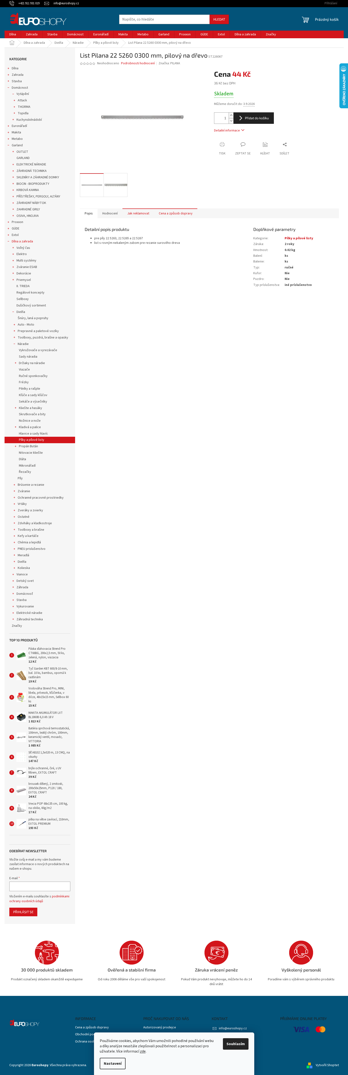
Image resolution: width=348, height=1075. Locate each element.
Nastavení (113, 1063)
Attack (22, 100)
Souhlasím (235, 1044)
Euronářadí (19, 126)
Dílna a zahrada (22, 241)
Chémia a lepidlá (29, 542)
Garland (17, 145)
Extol (15, 235)
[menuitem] (13, 34)
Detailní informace (227, 130)
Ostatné (23, 516)
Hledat (219, 19)
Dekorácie (24, 273)
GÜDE (15, 228)
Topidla (23, 113)
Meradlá (23, 555)
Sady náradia (28, 356)
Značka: (169, 63)
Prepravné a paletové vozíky (38, 331)
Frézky (24, 382)
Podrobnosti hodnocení (138, 63)
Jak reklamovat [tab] (138, 213)
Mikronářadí (27, 465)
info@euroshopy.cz (233, 1028)
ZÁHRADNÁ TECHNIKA (32, 171)
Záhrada (22, 587)
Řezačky (25, 471)
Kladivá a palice (30, 427)
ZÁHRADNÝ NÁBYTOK (31, 203)
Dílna (15, 68)
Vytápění (23, 94)
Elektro (22, 254)
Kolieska (24, 568)
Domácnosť (25, 593)
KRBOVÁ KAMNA (28, 190)
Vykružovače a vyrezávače (38, 350)
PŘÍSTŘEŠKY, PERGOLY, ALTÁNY (38, 196)
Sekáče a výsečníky (33, 401)
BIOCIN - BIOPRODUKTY (33, 183)
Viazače (24, 369)
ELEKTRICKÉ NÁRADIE (31, 164)
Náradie (23, 344)
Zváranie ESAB (27, 267)
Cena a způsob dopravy (92, 1027)
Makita (16, 132)
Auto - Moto (26, 324)
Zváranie (24, 491)
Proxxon (17, 222)
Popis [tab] (89, 213)
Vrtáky (22, 504)
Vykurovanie (25, 606)
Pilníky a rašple (29, 388)
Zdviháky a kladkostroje (35, 523)
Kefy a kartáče (28, 536)
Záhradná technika (30, 619)
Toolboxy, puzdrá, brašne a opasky (43, 337)
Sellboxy (23, 299)
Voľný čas (23, 248)
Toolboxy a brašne (31, 529)
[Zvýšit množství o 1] (231, 115)
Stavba (17, 81)
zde (143, 1051)
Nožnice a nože (30, 420)
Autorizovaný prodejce (159, 1027)
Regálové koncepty (30, 292)
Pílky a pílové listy (31, 439)
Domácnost (20, 87)
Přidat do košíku (257, 118)
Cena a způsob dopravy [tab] (176, 213)
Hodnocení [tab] (110, 213)
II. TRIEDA (23, 286)
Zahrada (17, 74)
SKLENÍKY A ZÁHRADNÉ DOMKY (38, 177)
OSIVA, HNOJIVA (28, 215)
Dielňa (21, 312)
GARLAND (23, 158)
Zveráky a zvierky (30, 510)
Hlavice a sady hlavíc (33, 433)
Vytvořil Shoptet (327, 1065)
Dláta (22, 459)
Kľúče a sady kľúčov (33, 395)
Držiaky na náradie (32, 363)
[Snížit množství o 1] (231, 121)
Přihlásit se (23, 912)
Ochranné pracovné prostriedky (41, 497)
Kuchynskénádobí (29, 119)
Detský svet (25, 580)
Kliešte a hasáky (30, 408)
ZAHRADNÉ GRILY (28, 209)
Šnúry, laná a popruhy (33, 318)
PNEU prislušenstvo (31, 548)
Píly (20, 478)
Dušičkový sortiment (31, 305)
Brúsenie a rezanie (31, 484)
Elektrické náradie (29, 613)
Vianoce (22, 574)
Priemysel (24, 280)
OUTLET (22, 151)
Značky (17, 625)
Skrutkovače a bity (32, 414)
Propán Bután (28, 446)
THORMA (24, 106)
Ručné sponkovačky (33, 376)
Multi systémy (26, 260)
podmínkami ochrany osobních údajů (39, 899)
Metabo (17, 138)
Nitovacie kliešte (31, 452)
